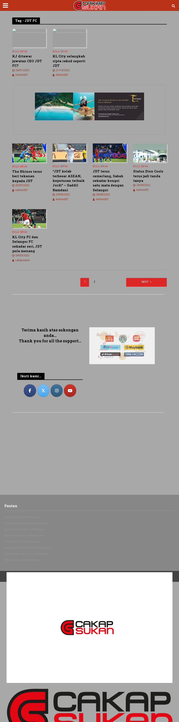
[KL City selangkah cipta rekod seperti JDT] (69, 37)
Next (145, 282)
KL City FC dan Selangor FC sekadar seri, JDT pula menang (27, 244)
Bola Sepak (19, 51)
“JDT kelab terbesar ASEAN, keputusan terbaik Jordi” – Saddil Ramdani (69, 180)
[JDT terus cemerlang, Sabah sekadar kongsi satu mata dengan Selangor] (110, 152)
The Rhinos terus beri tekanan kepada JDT (27, 176)
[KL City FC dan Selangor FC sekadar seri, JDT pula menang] (29, 218)
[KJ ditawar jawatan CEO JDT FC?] (29, 37)
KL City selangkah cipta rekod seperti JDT (69, 61)
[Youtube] (70, 390)
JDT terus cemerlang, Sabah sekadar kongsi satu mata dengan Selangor (108, 180)
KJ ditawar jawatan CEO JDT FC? (27, 61)
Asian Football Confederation (22, 517)
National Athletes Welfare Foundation (27, 548)
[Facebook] (30, 390)
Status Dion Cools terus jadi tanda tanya (148, 176)
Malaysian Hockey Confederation (24, 535)
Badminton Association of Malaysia (26, 523)
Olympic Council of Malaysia (21, 560)
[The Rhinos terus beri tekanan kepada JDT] (29, 152)
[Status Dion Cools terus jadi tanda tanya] (150, 152)
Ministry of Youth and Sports (21, 541)
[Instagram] (57, 390)
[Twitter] (43, 390)
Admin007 (21, 75)
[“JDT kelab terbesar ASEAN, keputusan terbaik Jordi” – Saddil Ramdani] (69, 152)
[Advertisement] (50, 310)
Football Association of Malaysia (24, 529)
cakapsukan (22, 260)
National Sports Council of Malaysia (26, 554)
